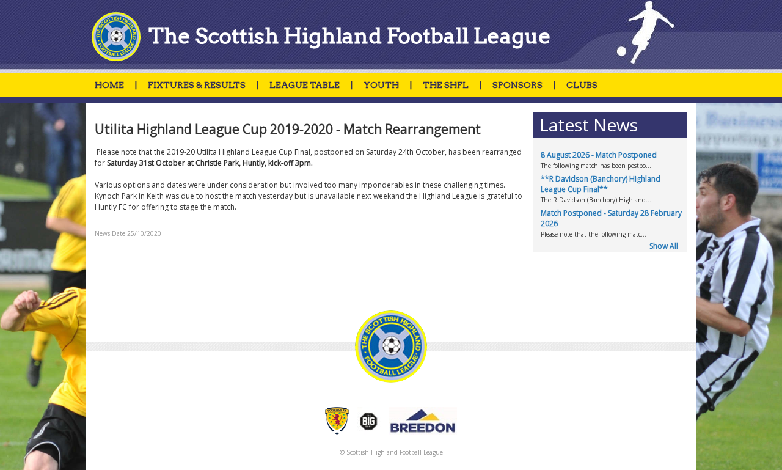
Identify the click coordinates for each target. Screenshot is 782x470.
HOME (109, 85)
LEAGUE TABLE (304, 85)
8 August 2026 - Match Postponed (599, 155)
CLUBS (581, 85)
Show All (663, 246)
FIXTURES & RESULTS (197, 85)
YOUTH (381, 85)
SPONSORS (517, 85)
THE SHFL (446, 85)
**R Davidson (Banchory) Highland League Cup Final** (600, 184)
